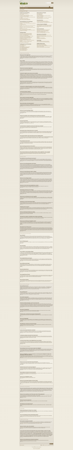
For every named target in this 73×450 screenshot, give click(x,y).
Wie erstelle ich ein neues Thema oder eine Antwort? (26, 33)
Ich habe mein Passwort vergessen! (24, 18)
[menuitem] (49, 6)
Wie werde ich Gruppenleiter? (40, 16)
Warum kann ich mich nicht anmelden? (24, 16)
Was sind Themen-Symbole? (23, 50)
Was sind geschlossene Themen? (24, 49)
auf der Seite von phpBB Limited (23, 423)
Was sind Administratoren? (40, 13)
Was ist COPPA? (22, 14)
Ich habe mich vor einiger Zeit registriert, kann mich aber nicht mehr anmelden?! (27, 17)
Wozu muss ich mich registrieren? (24, 13)
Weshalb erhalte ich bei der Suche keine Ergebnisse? (43, 30)
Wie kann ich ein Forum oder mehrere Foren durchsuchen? (43, 29)
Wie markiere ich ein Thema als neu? (24, 42)
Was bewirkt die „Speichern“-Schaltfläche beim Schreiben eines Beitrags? (27, 40)
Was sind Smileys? (22, 46)
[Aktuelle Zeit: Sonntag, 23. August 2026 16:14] (52, 9)
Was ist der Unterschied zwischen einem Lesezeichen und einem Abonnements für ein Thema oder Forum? (44, 35)
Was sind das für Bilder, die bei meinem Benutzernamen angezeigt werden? (27, 27)
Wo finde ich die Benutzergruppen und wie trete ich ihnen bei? (43, 15)
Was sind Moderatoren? (39, 14)
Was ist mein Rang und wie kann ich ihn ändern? (25, 29)
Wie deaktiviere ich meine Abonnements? (41, 38)
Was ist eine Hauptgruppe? (40, 17)
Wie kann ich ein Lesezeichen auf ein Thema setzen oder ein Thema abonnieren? (44, 36)
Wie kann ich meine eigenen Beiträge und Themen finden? (43, 32)
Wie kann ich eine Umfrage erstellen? (24, 35)
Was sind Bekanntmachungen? (23, 48)
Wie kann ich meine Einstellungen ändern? (25, 22)
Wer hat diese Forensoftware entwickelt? (41, 44)
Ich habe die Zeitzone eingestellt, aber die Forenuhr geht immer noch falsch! (27, 25)
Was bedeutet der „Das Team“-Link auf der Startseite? (43, 18)
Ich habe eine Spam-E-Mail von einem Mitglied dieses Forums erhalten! (45, 22)
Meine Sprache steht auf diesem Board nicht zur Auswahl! (26, 26)
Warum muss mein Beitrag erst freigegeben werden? (26, 41)
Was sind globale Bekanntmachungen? (24, 47)
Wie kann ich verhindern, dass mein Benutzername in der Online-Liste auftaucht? (28, 23)
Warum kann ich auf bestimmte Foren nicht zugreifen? (26, 37)
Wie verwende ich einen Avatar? (23, 28)
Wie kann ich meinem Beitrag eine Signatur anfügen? (26, 34)
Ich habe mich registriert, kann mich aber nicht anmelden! (26, 15)
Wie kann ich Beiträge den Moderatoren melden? (25, 39)
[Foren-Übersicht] (23, 3)
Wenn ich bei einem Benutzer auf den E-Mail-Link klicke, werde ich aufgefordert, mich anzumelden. (27, 30)
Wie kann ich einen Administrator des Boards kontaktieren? (43, 47)
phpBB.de (46, 132)
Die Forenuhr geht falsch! (23, 24)
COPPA (26, 74)
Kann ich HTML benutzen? (23, 45)
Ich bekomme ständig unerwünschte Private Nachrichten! (43, 21)
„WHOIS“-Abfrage (39, 432)
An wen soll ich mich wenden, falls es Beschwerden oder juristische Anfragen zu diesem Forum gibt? (44, 46)
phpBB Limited (41, 132)
